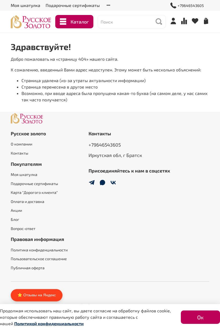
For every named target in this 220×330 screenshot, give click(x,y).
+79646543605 (191, 5)
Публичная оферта (28, 268)
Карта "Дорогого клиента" (34, 192)
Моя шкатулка (25, 5)
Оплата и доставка (27, 201)
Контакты (19, 153)
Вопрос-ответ (23, 228)
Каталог (80, 22)
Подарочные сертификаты (73, 5)
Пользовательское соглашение (39, 258)
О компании (21, 144)
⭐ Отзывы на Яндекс (36, 295)
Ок (200, 317)
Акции (16, 210)
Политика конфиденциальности (39, 250)
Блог (15, 219)
